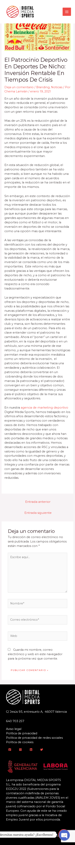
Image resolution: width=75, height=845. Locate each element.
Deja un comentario (19, 87)
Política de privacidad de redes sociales (34, 738)
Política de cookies (19, 742)
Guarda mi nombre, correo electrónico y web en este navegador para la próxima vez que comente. (35, 654)
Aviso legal (13, 729)
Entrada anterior (38, 502)
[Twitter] (41, 749)
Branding (43, 87)
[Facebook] (10, 749)
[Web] (37, 637)
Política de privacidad (21, 733)
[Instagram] (20, 749)
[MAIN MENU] (67, 12)
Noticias (56, 87)
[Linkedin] (31, 749)
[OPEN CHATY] (63, 834)
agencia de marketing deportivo (44, 407)
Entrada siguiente (38, 513)
